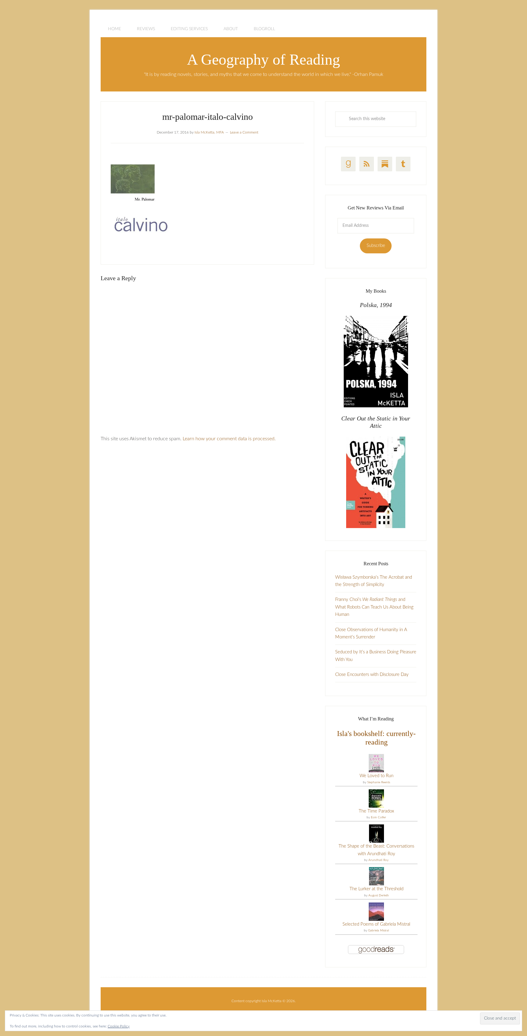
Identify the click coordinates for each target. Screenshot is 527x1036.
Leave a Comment (244, 132)
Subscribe (376, 245)
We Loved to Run (376, 775)
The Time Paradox (376, 811)
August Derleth (378, 895)
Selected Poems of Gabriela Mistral (376, 924)
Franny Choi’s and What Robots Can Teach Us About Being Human (374, 607)
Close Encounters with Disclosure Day (372, 674)
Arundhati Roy (378, 860)
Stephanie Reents (378, 782)
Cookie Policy (119, 1026)
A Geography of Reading (263, 59)
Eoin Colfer (378, 817)
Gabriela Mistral (378, 930)
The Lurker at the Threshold (376, 889)
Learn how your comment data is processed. (229, 438)
